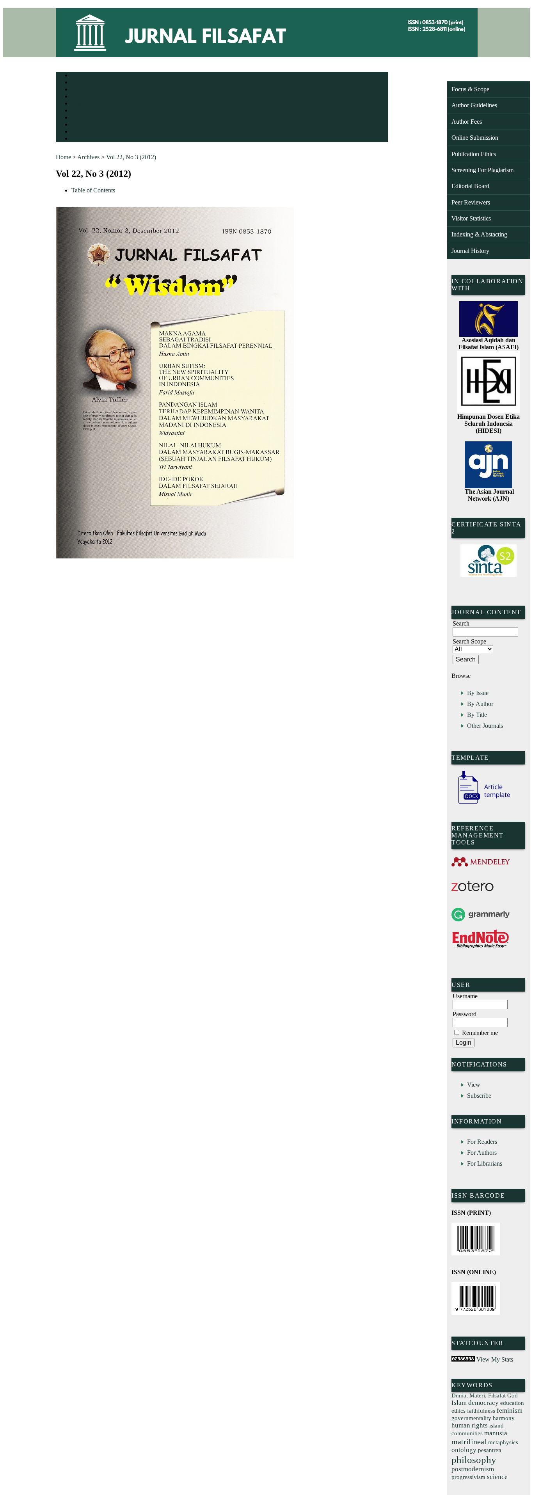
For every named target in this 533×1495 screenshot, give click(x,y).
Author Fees (466, 121)
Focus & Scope (470, 89)
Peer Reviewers (470, 202)
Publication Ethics (473, 154)
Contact (78, 139)
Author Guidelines (474, 105)
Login (76, 90)
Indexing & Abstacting (479, 234)
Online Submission (474, 137)
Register (78, 97)
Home (76, 76)
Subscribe (479, 1095)
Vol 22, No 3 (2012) (131, 157)
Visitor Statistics (471, 218)
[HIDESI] (488, 411)
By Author (480, 703)
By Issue (478, 693)
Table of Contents (93, 190)
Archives (79, 118)
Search (77, 104)
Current (78, 111)
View (473, 1084)
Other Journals (485, 725)
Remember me (480, 1032)
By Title (477, 714)
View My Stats (494, 1359)
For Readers (482, 1141)
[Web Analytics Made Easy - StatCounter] (463, 1359)
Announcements (85, 125)
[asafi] (488, 334)
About (76, 83)
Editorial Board (470, 186)
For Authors (482, 1152)
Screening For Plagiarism (482, 170)
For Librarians (484, 1163)
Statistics (79, 132)
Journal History (470, 250)
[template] (480, 804)
